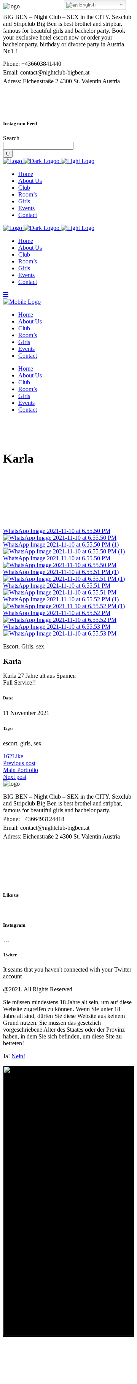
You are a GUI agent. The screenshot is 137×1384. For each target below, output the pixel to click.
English (87, 5)
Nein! (18, 1056)
